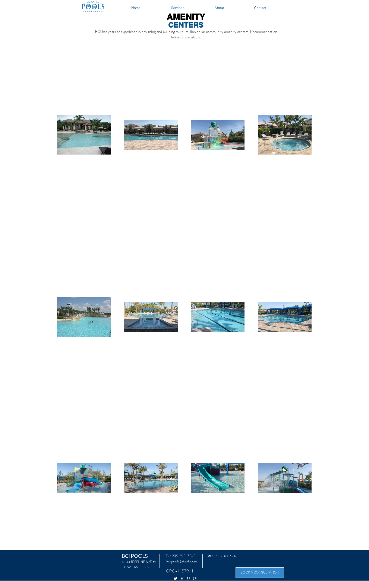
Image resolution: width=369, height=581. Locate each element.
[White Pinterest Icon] (188, 578)
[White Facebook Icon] (182, 578)
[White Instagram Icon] (195, 578)
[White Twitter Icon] (175, 578)
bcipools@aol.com (181, 561)
